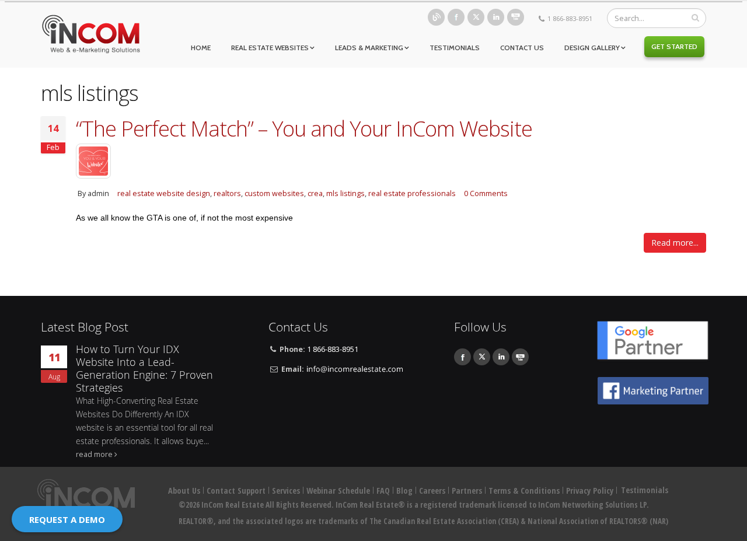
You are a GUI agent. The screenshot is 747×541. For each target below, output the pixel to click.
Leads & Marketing (369, 47)
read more (94, 454)
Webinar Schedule (338, 490)
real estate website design (163, 193)
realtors (227, 193)
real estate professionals (412, 193)
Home (201, 47)
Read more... (675, 242)
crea (315, 193)
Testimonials (455, 47)
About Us (184, 490)
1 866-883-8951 (569, 18)
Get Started (674, 46)
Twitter (475, 17)
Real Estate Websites (270, 47)
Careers (432, 490)
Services (286, 490)
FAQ (383, 490)
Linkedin (495, 17)
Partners (467, 490)
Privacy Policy (589, 490)
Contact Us (522, 47)
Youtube (515, 17)
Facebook (456, 17)
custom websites (274, 193)
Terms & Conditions (524, 490)
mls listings (345, 193)
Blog (436, 17)
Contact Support (236, 490)
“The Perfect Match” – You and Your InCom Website (304, 128)
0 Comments (486, 193)
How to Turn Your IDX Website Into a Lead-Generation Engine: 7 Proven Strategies (144, 369)
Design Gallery (592, 47)
